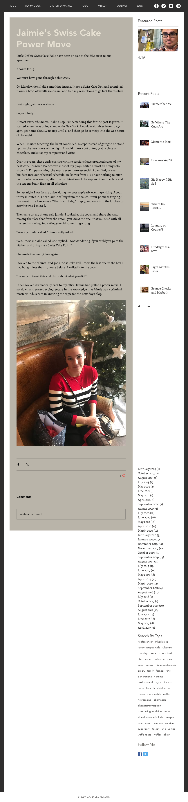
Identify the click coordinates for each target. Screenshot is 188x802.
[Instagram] (178, 6)
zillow (167, 734)
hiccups (167, 682)
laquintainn (159, 688)
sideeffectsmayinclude (150, 717)
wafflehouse (144, 734)
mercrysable (154, 693)
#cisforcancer (145, 641)
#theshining (162, 641)
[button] (33, 5)
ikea (148, 688)
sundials (169, 722)
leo (169, 688)
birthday (142, 653)
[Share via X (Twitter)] (27, 464)
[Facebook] (156, 6)
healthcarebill (145, 682)
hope (141, 688)
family (150, 670)
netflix (166, 693)
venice (171, 728)
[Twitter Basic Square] (145, 754)
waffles (157, 734)
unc (164, 728)
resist (167, 711)
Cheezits (167, 647)
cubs (140, 664)
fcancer (160, 670)
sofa (140, 722)
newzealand (144, 699)
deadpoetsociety (166, 664)
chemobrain (166, 653)
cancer (153, 653)
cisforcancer (145, 659)
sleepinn (170, 717)
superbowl (144, 728)
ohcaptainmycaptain (149, 705)
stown (148, 722)
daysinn (150, 664)
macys (141, 693)
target (155, 728)
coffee (157, 659)
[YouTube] (171, 6)
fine (169, 670)
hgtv (158, 682)
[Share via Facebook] (18, 464)
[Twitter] (163, 6)
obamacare (160, 699)
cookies (167, 659)
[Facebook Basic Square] (140, 754)
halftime (158, 676)
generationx (145, 676)
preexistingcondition (150, 711)
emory (141, 670)
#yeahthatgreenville (149, 647)
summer (158, 722)
